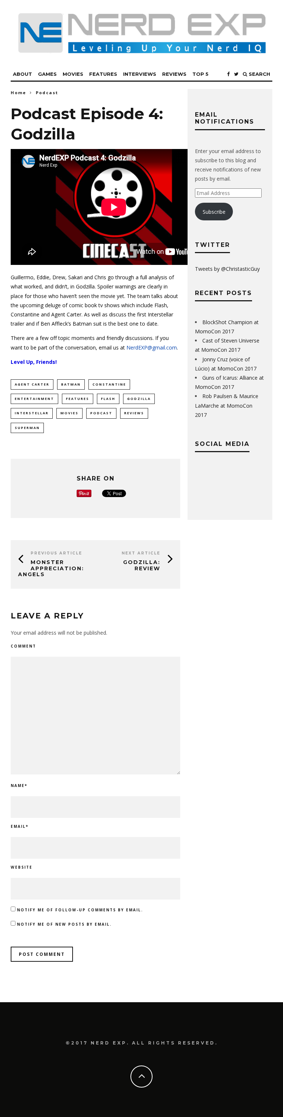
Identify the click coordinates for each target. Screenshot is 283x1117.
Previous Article (56, 553)
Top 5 (200, 74)
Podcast (101, 413)
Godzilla (139, 398)
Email (19, 826)
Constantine (109, 384)
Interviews (139, 74)
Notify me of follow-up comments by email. (80, 909)
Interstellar (32, 413)
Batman (71, 384)
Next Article (141, 553)
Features (103, 74)
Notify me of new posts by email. (64, 924)
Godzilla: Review (141, 565)
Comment (23, 646)
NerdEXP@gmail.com (151, 347)
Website (21, 867)
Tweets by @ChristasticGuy (227, 268)
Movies (73, 74)
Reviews (174, 74)
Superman (27, 427)
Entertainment (34, 398)
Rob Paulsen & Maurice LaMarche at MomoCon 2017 (226, 405)
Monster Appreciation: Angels (51, 568)
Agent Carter (32, 384)
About (22, 74)
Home (18, 92)
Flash (108, 398)
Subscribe (214, 211)
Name (19, 785)
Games (47, 74)
